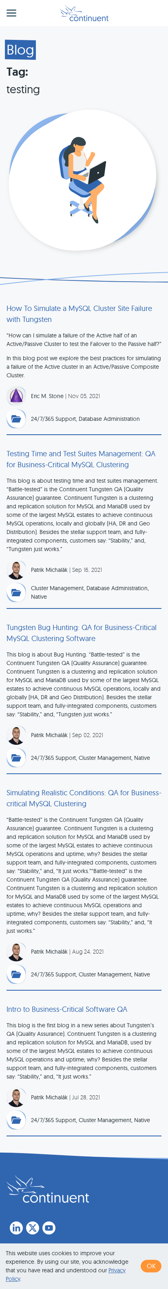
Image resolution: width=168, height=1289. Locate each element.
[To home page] (48, 1189)
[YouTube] (48, 1227)
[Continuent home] (84, 13)
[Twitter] (32, 1227)
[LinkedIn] (16, 1227)
